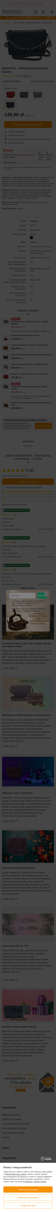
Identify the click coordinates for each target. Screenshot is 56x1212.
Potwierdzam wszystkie (28, 1189)
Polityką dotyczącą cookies (16, 1174)
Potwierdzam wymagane (28, 1197)
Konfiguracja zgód (28, 1205)
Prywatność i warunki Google (34, 1182)
